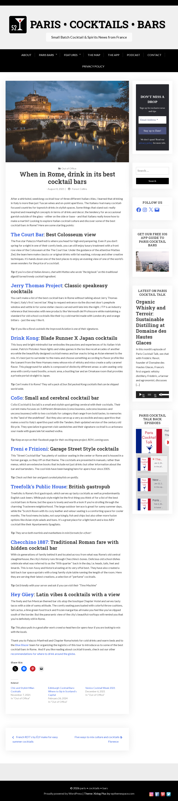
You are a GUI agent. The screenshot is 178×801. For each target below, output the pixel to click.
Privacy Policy (93, 66)
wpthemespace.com (122, 793)
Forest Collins (79, 188)
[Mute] (160, 394)
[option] (152, 464)
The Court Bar (27, 234)
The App (113, 55)
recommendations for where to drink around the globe (43, 653)
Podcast (133, 55)
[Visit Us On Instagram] (151, 793)
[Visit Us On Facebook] (157, 793)
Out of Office (69, 168)
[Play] (140, 394)
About (26, 55)
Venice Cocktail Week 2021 (100, 687)
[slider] (164, 394)
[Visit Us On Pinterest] (163, 793)
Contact (154, 55)
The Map (94, 55)
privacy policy (146, 143)
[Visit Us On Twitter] (168, 793)
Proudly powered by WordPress (63, 793)
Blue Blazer (22, 645)
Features (71, 55)
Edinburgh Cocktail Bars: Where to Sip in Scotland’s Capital (62, 691)
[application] (152, 394)
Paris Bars (46, 55)
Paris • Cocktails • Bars (94, 788)
